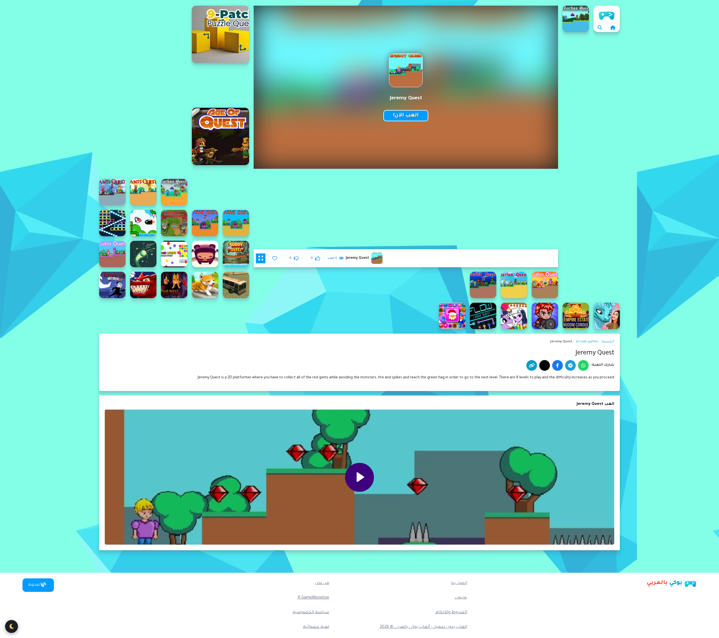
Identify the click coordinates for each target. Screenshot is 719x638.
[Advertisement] (143, 90)
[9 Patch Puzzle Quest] (220, 34)
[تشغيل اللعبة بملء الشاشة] (260, 258)
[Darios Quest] (514, 285)
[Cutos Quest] (112, 254)
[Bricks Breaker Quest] (112, 223)
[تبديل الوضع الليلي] (11, 626)
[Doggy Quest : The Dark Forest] (174, 285)
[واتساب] (583, 365)
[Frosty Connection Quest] (452, 316)
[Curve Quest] (143, 254)
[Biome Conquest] (174, 223)
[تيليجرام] (570, 365)
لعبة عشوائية (316, 627)
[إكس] (544, 365)
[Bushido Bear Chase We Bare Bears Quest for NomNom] (205, 254)
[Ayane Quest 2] (205, 223)
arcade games (587, 342)
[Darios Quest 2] (483, 285)
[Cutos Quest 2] (545, 285)
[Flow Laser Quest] (483, 316)
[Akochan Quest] (576, 19)
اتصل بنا (459, 583)
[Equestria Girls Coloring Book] (514, 316)
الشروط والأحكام (451, 612)
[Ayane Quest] (236, 223)
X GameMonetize (313, 598)
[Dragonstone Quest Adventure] (606, 316)
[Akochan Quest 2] (174, 192)
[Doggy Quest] (205, 285)
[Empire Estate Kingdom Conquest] (576, 316)
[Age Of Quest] (220, 136)
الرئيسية (606, 14)
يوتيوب (460, 598)
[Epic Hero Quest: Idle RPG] (545, 316)
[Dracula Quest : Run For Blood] (112, 285)
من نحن (322, 583)
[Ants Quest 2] (112, 192)
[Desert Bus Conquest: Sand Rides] (236, 285)
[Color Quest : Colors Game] (174, 254)
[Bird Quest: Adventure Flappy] (143, 223)
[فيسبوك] (557, 365)
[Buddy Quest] (236, 254)
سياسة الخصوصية (311, 612)
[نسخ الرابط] (531, 365)
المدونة (35, 585)
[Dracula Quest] (143, 285)
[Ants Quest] (143, 192)
